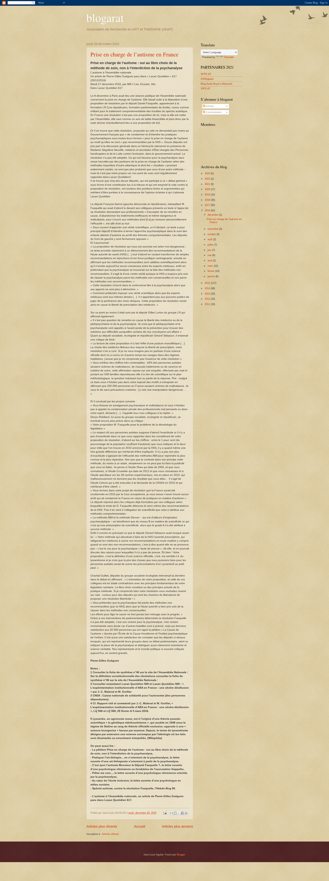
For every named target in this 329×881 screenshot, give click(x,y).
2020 (208, 189)
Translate (229, 57)
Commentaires (213, 112)
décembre (213, 214)
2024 (208, 173)
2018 (208, 199)
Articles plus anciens (177, 826)
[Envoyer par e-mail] (171, 813)
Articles (209, 106)
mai (210, 255)
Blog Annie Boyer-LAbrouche (216, 83)
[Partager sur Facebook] (182, 813)
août (210, 239)
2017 (208, 205)
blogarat (105, 17)
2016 (208, 210)
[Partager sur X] (179, 813)
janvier (212, 276)
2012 (208, 298)
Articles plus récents (101, 826)
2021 (208, 184)
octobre (212, 234)
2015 (208, 283)
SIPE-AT (205, 88)
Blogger (181, 854)
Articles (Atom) (110, 834)
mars (211, 265)
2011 (208, 304)
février (211, 271)
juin (210, 250)
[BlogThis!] (175, 813)
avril (210, 260)
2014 (208, 288)
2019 (208, 194)
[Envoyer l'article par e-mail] (164, 812)
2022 (208, 178)
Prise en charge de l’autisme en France (134, 54)
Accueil (139, 826)
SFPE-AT (206, 74)
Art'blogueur (207, 78)
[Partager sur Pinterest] (186, 813)
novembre (213, 228)
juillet (211, 244)
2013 (208, 293)
